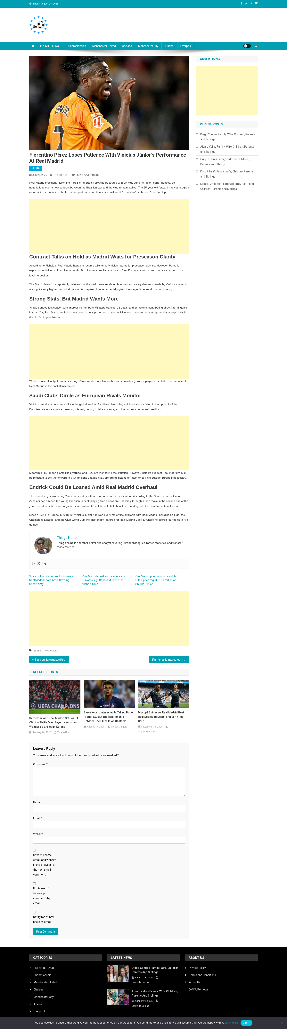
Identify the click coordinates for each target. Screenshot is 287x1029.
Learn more (232, 1022)
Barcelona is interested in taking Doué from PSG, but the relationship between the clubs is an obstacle (108, 717)
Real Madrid (51, 650)
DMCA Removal (198, 989)
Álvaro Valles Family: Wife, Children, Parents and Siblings (227, 149)
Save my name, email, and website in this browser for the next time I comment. (44, 864)
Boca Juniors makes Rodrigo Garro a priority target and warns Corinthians (52, 659)
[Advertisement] (109, 226)
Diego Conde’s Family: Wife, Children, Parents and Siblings (227, 137)
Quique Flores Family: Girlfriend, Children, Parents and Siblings (225, 162)
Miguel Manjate (119, 726)
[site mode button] (247, 46)
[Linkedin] (44, 564)
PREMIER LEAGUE (51, 46)
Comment (40, 764)
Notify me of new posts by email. (43, 919)
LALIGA (36, 168)
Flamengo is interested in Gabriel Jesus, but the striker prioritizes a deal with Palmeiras (170, 659)
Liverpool (186, 46)
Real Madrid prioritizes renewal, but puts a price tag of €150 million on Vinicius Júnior (156, 580)
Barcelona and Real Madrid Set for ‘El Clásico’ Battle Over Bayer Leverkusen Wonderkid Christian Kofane (53, 722)
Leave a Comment (87, 174)
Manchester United (104, 46)
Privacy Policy (197, 967)
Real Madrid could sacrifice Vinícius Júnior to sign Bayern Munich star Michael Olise (103, 580)
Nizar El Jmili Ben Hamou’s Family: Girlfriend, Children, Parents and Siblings (227, 186)
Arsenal (169, 46)
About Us (194, 982)
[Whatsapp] (33, 564)
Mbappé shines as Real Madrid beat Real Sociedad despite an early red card (161, 717)
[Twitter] (38, 564)
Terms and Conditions (202, 975)
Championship (77, 46)
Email (37, 818)
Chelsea (127, 46)
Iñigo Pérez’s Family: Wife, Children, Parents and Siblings (227, 174)
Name (38, 802)
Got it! (246, 1022)
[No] (282, 1023)
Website (38, 834)
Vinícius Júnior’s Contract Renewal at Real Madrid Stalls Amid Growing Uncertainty (52, 580)
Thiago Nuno (61, 174)
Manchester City (148, 46)
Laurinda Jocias (140, 982)
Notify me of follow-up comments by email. (41, 896)
